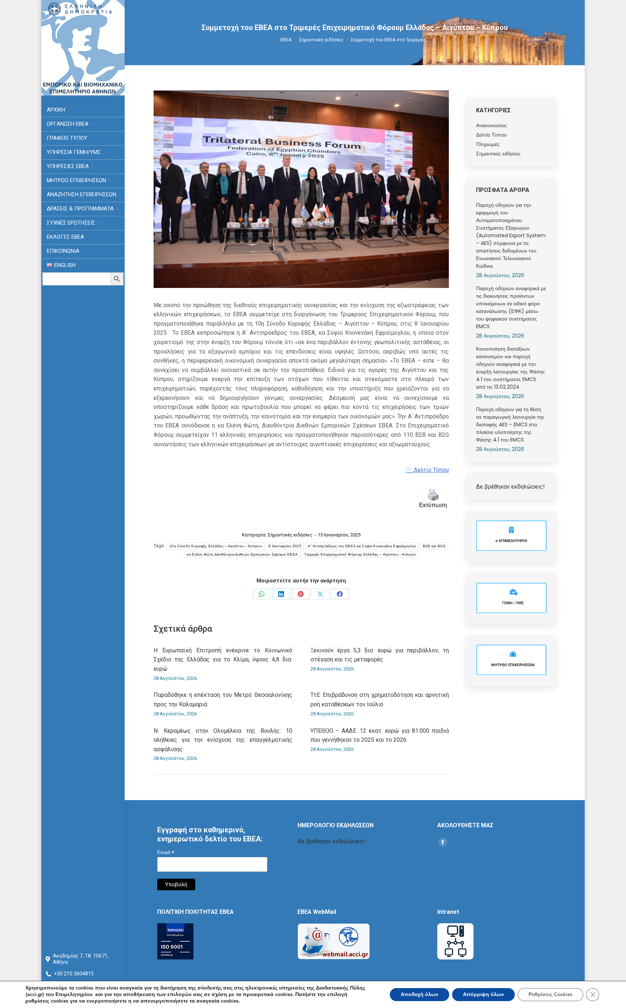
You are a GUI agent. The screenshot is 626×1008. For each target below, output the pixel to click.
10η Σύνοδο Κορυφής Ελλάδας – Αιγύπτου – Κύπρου (215, 546)
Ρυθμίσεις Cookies (550, 994)
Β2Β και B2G (434, 546)
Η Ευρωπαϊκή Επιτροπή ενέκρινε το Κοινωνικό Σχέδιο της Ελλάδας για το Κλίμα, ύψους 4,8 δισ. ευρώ (223, 659)
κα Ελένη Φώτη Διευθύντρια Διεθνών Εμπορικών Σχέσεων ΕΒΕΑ (242, 554)
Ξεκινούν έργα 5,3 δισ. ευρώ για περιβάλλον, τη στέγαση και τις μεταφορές (379, 655)
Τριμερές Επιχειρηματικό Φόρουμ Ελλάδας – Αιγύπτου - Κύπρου (360, 554)
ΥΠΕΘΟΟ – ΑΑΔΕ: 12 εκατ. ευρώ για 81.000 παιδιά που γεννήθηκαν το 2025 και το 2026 (379, 735)
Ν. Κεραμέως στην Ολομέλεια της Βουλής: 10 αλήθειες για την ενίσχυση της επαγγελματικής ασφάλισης (223, 740)
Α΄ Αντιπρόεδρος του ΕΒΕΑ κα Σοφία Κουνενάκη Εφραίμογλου (362, 546)
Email (165, 852)
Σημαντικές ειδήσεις (290, 535)
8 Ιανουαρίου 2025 (284, 546)
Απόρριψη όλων (483, 994)
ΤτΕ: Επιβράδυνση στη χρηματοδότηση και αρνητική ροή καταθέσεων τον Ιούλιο (379, 699)
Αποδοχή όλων (419, 994)
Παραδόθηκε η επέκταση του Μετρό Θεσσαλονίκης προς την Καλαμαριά (223, 699)
